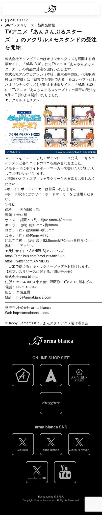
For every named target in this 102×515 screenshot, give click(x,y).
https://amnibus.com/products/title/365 (35, 255)
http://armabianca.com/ (31, 312)
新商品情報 (46, 24)
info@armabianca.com (33, 297)
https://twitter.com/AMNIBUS (27, 260)
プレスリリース (22, 24)
